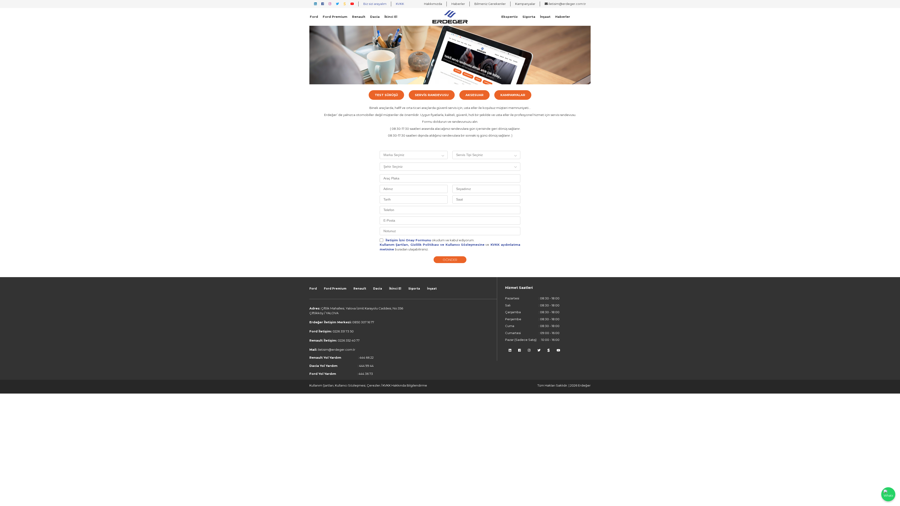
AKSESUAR (474, 95)
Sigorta (528, 17)
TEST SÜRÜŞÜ (386, 95)
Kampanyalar (525, 4)
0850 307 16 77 (363, 322)
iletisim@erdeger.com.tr (567, 4)
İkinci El (390, 17)
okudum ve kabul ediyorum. (430, 240)
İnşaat (545, 17)
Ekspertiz (509, 17)
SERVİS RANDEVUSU (432, 95)
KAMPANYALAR (512, 95)
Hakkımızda (433, 4)
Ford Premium (335, 17)
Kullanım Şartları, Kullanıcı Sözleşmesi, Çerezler (345, 385)
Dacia (375, 17)
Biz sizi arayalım (374, 4)
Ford (314, 17)
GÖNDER (450, 259)
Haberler (458, 4)
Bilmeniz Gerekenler (490, 4)
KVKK (400, 4)
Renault (358, 17)
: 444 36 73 (341, 374)
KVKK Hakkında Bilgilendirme (404, 385)
